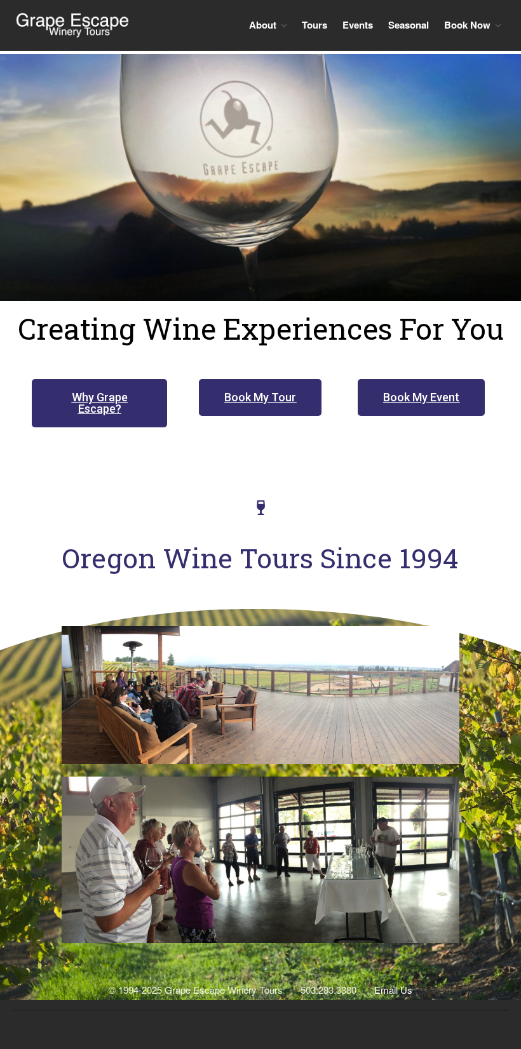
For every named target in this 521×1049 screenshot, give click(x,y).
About (262, 25)
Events (357, 25)
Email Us (393, 989)
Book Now (467, 25)
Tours (314, 25)
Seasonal (408, 25)
